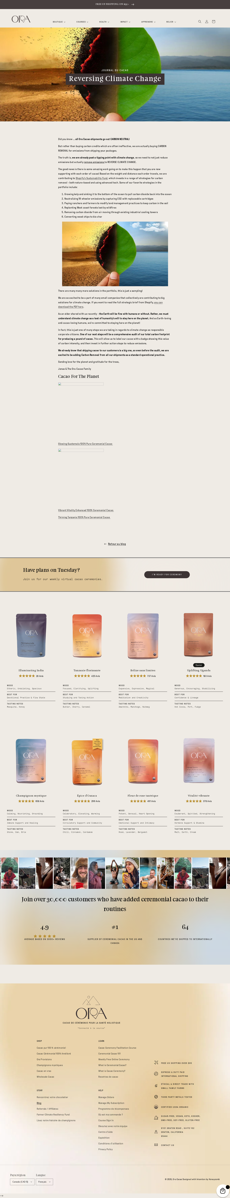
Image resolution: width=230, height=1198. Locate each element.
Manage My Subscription (111, 1103)
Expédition (104, 1138)
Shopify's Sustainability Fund (91, 178)
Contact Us (167, 1145)
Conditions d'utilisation (110, 1143)
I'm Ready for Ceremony (167, 575)
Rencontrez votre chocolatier (52, 1097)
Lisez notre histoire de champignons (56, 1120)
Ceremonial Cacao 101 (109, 1053)
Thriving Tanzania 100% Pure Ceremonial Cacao (84, 517)
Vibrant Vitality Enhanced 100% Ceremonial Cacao (86, 510)
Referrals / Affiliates (47, 1109)
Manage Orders (106, 1097)
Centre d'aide (105, 1132)
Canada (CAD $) (20, 1182)
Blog (39, 1103)
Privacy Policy (105, 1149)
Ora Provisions (44, 1059)
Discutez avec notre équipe (113, 1126)
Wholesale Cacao (45, 1077)
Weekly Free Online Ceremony (114, 1059)
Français (42, 1182)
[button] (199, 21)
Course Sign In (106, 1120)
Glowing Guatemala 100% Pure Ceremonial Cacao (85, 443)
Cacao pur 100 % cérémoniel (51, 1048)
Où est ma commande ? (110, 1114)
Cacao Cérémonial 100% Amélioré (54, 1053)
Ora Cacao (177, 1179)
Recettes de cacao (108, 1077)
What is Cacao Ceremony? (111, 1071)
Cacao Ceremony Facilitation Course (117, 1048)
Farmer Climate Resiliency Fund (53, 1114)
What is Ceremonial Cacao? (112, 1065)
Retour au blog (117, 544)
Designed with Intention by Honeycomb (201, 1179)
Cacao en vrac (44, 1071)
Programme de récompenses (113, 1109)
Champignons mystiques (50, 1065)
